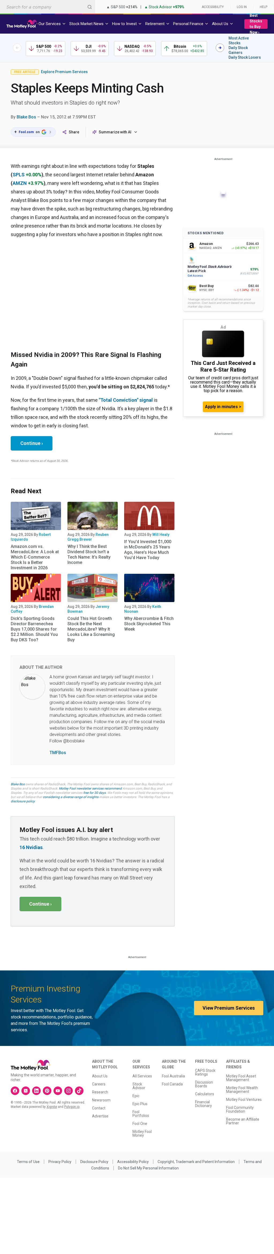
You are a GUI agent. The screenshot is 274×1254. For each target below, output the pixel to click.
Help (263, 7)
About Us (100, 1076)
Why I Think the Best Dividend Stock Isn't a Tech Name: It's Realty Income (89, 554)
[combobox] (47, 7)
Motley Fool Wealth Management (242, 1090)
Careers (98, 1084)
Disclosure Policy (94, 1162)
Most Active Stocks (239, 40)
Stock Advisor (138, 1086)
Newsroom (101, 1100)
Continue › (31, 443)
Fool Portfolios (140, 1114)
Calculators (204, 1094)
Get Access (195, 275)
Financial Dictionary (203, 1104)
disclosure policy (23, 801)
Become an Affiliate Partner (242, 1121)
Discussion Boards (204, 1084)
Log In (242, 7)
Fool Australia (173, 1076)
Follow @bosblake (67, 740)
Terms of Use (28, 1162)
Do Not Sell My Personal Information (148, 1168)
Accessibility (213, 7)
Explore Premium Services (64, 72)
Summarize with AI (115, 132)
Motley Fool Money (142, 1133)
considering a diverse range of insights (70, 797)
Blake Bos (26, 117)
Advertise (100, 1116)
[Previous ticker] (17, 47)
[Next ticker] (220, 47)
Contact (98, 1108)
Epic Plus (139, 1104)
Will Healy (160, 534)
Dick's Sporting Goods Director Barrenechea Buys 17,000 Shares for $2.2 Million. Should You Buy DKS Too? (34, 629)
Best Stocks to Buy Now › (256, 23)
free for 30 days (94, 793)
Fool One (139, 1123)
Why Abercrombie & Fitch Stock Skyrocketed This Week (149, 624)
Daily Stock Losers (245, 57)
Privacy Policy (59, 1162)
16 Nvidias (31, 847)
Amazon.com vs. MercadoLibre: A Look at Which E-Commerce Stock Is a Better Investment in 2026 (35, 557)
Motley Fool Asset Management (241, 1078)
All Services (142, 1076)
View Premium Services (229, 1008)
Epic (135, 1096)
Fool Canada (172, 1084)
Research (100, 1092)
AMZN (20, 183)
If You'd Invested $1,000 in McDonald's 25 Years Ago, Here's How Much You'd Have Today (147, 549)
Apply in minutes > (223, 406)
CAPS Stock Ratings (205, 1072)
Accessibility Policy (133, 1162)
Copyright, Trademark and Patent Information (196, 1162)
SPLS (19, 174)
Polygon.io (71, 1107)
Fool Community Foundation (240, 1109)
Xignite (52, 1107)
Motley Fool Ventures (244, 1099)
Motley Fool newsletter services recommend (90, 788)
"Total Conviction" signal (126, 400)
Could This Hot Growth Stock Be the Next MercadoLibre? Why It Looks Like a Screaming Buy (91, 629)
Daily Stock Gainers (238, 50)
